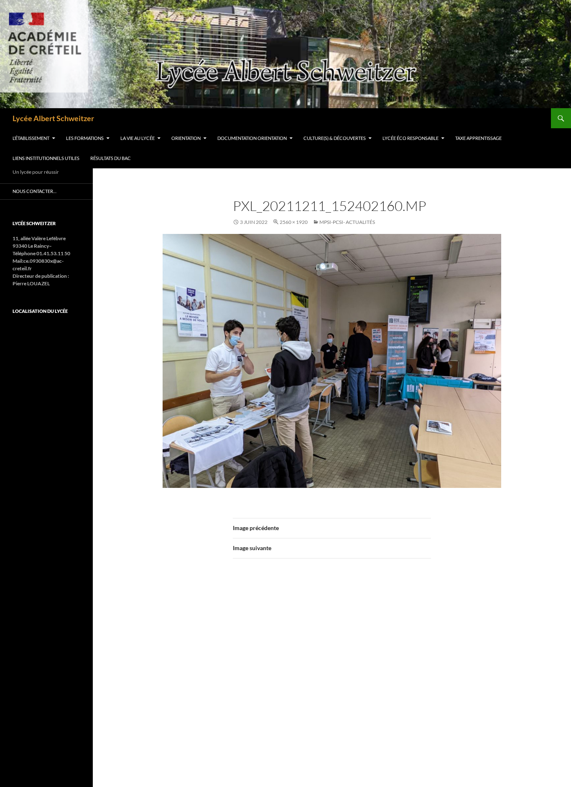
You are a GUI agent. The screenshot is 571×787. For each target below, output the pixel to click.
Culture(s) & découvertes (334, 138)
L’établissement (31, 138)
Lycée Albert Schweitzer (53, 118)
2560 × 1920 (294, 222)
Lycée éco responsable (410, 138)
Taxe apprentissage (478, 138)
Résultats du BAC (110, 158)
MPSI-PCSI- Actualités (347, 222)
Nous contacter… (34, 191)
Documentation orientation (252, 138)
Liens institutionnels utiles (46, 158)
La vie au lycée (137, 138)
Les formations (85, 138)
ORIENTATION (186, 138)
